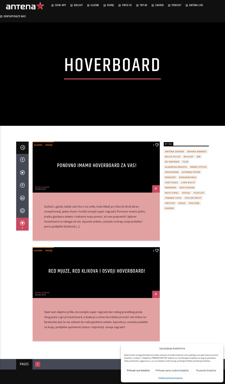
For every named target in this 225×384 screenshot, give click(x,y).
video (181, 203)
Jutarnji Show (191, 172)
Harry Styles (198, 167)
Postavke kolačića (206, 370)
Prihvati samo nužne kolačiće (172, 370)
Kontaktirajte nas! (15, 16)
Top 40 (143, 5)
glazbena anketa (176, 167)
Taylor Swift (193, 198)
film (185, 161)
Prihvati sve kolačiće (138, 370)
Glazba (95, 5)
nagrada (170, 187)
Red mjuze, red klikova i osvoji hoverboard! (97, 271)
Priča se (127, 5)
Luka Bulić (188, 182)
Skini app (60, 5)
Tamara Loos (173, 198)
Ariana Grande (196, 151)
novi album (187, 187)
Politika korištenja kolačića (170, 377)
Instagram (172, 172)
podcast (176, 5)
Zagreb (159, 5)
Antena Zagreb (42, 187)
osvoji (186, 192)
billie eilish (173, 156)
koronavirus (187, 177)
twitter (170, 203)
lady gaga (171, 182)
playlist (199, 192)
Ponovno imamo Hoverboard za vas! (97, 165)
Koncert (170, 177)
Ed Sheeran (172, 161)
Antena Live (196, 5)
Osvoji (110, 5)
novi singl (172, 192)
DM (198, 156)
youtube (194, 203)
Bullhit (78, 5)
